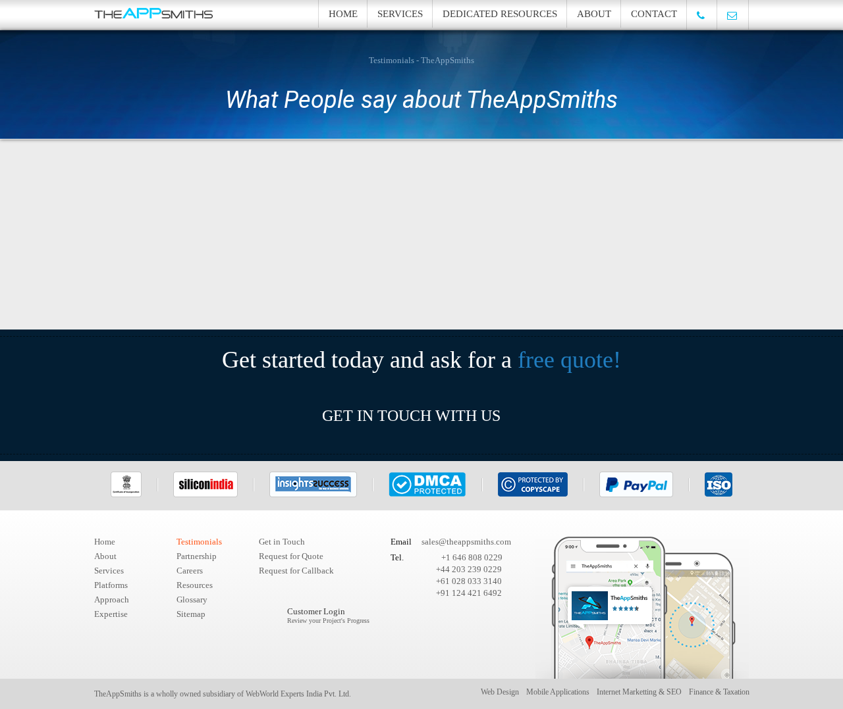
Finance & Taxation (719, 692)
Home (343, 14)
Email (401, 542)
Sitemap (191, 614)
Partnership (197, 556)
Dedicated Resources (500, 14)
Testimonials (199, 542)
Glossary (192, 599)
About (594, 14)
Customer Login (328, 615)
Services (400, 14)
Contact (654, 14)
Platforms (111, 585)
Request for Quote (291, 556)
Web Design (500, 692)
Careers (190, 570)
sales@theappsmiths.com (466, 542)
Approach (111, 599)
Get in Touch (282, 542)
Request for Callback (296, 570)
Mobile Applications (557, 692)
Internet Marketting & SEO (639, 692)
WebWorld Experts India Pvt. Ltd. (298, 693)
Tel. (397, 557)
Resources (195, 585)
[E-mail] (733, 15)
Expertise (111, 614)
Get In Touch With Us (411, 415)
